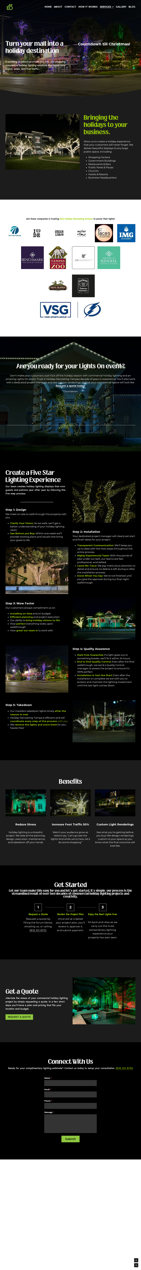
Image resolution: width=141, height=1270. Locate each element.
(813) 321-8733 (38, 930)
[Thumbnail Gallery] (32, 257)
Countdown (104, 52)
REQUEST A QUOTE (19, 1017)
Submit (70, 1139)
